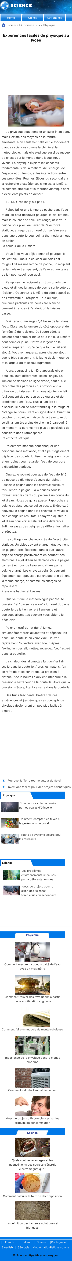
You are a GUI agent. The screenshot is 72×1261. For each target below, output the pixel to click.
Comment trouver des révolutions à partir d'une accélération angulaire (32, 999)
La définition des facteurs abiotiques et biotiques (32, 1225)
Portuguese (58, 1242)
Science (29, 25)
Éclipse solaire (59, 1247)
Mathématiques (40, 1247)
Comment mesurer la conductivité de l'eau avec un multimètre (32, 966)
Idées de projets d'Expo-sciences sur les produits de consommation (32, 1120)
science (13, 25)
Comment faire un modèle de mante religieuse (32, 1029)
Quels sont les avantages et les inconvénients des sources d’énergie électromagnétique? (32, 1165)
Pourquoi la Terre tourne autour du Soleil (35, 780)
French (9, 1242)
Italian (26, 1242)
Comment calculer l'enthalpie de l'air (32, 1090)
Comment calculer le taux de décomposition (32, 1196)
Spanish (42, 1242)
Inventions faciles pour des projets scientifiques (39, 787)
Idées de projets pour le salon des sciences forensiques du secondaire (38, 891)
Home (11, 17)
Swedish (7, 1247)
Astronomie (54, 17)
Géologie (23, 1247)
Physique (49, 25)
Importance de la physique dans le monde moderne (32, 1060)
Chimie (32, 17)
